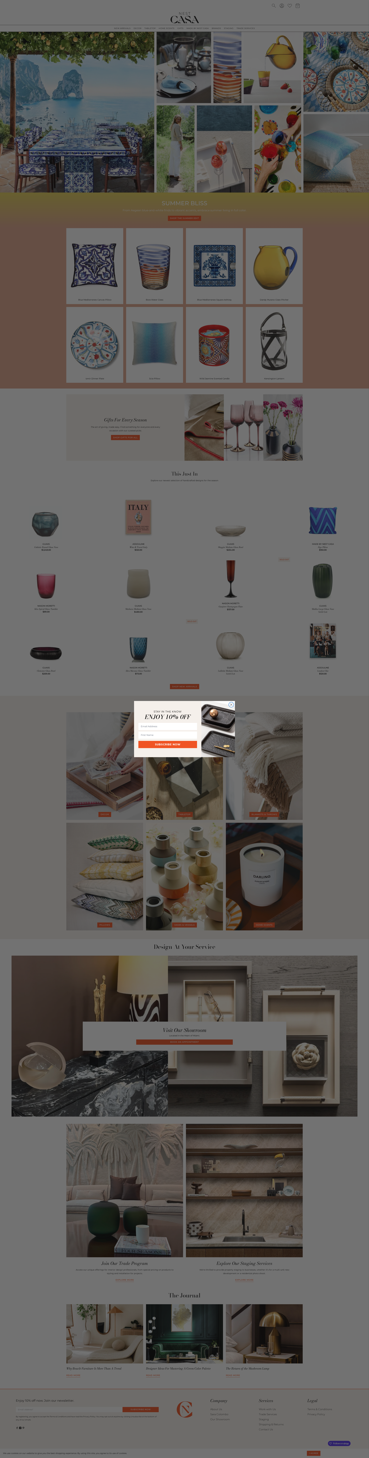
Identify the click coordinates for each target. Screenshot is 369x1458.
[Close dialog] (231, 704)
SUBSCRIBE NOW (167, 744)
